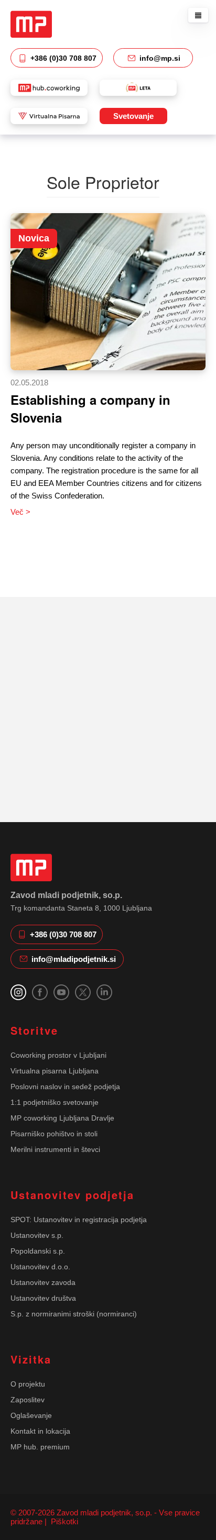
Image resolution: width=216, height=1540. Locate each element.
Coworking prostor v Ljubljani (58, 1055)
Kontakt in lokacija (40, 1431)
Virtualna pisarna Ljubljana (54, 1071)
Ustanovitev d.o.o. (40, 1266)
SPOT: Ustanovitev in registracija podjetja (78, 1219)
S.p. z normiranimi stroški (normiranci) (73, 1314)
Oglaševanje (31, 1415)
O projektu (27, 1384)
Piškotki (63, 1521)
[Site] (31, 24)
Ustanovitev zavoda (42, 1282)
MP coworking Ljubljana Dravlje (62, 1118)
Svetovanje (133, 116)
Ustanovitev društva (43, 1298)
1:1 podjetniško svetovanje (54, 1102)
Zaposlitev (27, 1399)
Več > (20, 511)
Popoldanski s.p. (37, 1251)
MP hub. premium (40, 1447)
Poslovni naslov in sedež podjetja (65, 1086)
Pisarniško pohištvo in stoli (54, 1133)
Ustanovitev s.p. (36, 1235)
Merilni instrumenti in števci (55, 1149)
